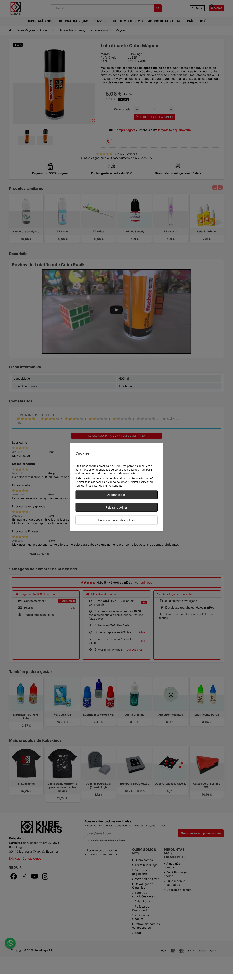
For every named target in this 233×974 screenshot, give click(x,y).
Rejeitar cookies (116, 507)
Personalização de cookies (116, 520)
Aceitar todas (116, 495)
